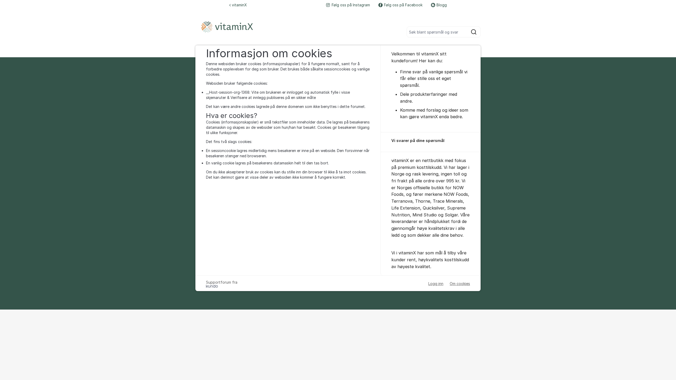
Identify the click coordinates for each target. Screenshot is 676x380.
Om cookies (460, 283)
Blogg (441, 5)
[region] (431, 142)
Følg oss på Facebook (403, 5)
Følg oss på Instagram (351, 5)
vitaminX (239, 5)
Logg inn (435, 283)
